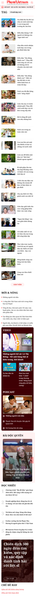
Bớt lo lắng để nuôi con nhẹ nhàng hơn (24, 118)
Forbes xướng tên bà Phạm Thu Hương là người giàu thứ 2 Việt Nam (19, 522)
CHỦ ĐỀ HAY (9, 585)
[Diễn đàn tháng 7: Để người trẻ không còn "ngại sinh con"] (8, 36)
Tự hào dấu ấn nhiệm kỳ (8, 374)
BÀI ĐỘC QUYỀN (13, 435)
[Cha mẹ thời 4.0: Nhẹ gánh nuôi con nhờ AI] (8, 197)
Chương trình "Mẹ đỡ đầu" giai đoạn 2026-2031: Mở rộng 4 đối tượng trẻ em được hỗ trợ (19, 492)
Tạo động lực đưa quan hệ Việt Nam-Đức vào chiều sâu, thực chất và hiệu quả (17, 318)
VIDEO (7, 330)
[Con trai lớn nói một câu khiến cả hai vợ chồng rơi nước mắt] (8, 145)
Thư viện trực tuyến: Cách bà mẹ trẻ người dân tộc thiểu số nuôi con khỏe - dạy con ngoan (25, 248)
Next (32, 460)
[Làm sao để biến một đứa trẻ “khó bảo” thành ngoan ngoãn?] (8, 158)
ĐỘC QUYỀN (14, 7)
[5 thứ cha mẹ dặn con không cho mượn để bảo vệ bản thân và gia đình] (8, 183)
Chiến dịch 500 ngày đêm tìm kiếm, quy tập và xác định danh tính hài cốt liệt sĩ (16, 555)
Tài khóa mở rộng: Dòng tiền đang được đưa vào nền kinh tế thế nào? (19, 513)
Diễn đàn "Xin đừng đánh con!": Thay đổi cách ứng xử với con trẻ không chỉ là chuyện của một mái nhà (25, 63)
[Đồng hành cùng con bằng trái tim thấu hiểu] (8, 263)
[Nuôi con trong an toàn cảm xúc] (8, 133)
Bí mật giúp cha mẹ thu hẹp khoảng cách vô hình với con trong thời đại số (25, 170)
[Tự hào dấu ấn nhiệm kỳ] (9, 367)
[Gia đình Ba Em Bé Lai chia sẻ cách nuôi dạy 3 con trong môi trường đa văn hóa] (8, 22)
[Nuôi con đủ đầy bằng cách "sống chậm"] (8, 94)
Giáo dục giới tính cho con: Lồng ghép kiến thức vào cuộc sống (25, 208)
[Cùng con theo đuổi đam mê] (8, 275)
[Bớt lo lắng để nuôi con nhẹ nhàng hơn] (8, 120)
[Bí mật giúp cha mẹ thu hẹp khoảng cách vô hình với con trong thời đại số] (8, 170)
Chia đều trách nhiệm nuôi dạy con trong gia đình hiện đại (25, 47)
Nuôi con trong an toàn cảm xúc (24, 131)
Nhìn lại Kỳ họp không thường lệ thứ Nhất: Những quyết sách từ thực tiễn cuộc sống (17, 473)
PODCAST (8, 391)
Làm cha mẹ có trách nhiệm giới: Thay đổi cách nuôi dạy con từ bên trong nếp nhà (25, 107)
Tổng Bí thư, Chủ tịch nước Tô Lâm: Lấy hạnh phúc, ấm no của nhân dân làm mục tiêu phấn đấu (18, 310)
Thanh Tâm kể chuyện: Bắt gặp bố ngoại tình (18, 422)
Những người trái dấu (10, 297)
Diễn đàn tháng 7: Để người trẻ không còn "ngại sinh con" (25, 35)
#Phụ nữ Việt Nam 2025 (10, 593)
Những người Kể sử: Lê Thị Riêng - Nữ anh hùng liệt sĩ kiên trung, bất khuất (16, 357)
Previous (3, 460)
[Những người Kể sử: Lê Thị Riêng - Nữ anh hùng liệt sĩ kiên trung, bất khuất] (17, 343)
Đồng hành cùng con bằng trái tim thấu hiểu (24, 262)
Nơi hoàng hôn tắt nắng (14, 428)
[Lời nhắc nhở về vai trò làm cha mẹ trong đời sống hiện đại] (8, 235)
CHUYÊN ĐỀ (30, 7)
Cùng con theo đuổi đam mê (24, 273)
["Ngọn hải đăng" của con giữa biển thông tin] (8, 222)
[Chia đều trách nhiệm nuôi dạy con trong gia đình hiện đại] (8, 48)
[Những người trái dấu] (17, 404)
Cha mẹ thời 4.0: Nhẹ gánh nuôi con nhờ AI (25, 195)
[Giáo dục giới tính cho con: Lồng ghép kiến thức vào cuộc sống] (8, 209)
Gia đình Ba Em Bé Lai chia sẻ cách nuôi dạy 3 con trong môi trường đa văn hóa (25, 23)
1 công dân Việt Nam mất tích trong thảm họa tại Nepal (18, 302)
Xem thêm (17, 284)
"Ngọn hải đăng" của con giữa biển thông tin (24, 221)
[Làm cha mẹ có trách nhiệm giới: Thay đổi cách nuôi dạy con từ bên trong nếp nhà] (8, 107)
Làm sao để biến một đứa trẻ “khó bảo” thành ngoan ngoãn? (25, 157)
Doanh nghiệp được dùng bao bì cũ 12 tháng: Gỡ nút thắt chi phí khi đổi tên (19, 503)
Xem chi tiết (10, 578)
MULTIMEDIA (22, 7)
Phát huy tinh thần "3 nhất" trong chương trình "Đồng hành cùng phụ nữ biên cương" (25, 379)
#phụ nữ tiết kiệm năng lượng (12, 589)
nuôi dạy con (16, 12)
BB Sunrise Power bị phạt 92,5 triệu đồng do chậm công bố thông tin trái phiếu (19, 532)
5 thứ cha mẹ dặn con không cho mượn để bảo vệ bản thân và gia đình (25, 184)
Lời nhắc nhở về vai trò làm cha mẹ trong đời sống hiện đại (25, 234)
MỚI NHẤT (7, 7)
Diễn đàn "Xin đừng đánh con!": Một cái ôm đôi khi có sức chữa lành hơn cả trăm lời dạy (24, 80)
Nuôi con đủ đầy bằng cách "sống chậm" (25, 92)
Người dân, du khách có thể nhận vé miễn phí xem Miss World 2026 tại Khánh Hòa (18, 324)
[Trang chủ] (2, 7)
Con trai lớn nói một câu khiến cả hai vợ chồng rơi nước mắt (24, 144)
